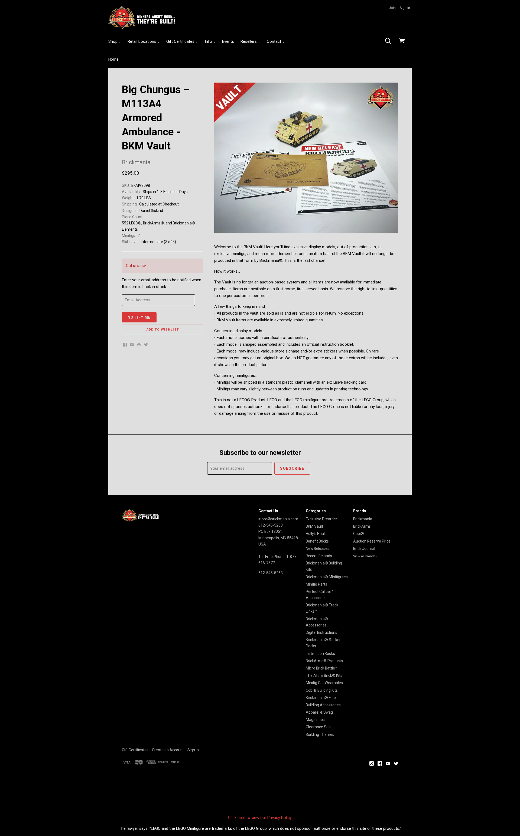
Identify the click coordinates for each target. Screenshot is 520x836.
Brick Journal (364, 548)
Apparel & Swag (319, 712)
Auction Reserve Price (372, 541)
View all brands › (365, 556)
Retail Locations (142, 41)
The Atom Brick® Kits (324, 675)
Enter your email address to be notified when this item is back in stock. (161, 283)
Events (228, 41)
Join (392, 8)
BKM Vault (314, 526)
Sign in (405, 8)
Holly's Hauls (316, 533)
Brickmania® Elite (321, 697)
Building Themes (320, 734)
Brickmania (362, 519)
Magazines (315, 719)
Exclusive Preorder (321, 519)
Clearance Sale (319, 727)
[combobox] (389, 41)
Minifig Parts (316, 584)
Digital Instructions (321, 632)
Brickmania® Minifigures (327, 577)
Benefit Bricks (317, 541)
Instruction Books (320, 653)
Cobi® (358, 533)
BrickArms (362, 526)
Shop (113, 41)
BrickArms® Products (324, 661)
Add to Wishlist (162, 329)
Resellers (249, 41)
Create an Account (168, 750)
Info (209, 41)
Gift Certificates (181, 41)
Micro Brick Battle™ (321, 668)
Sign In (193, 750)
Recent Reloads (319, 556)
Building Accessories (323, 705)
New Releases (317, 548)
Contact (274, 41)
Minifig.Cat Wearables (324, 683)
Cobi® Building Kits (322, 690)
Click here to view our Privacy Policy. (260, 817)
